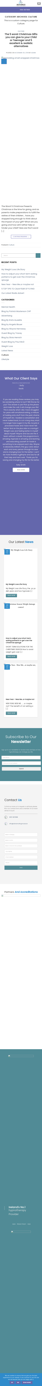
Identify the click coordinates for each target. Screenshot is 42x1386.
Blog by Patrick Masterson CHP (16, 311)
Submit (21, 769)
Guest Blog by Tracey (11, 333)
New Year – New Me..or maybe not (17, 284)
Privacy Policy (21, 1224)
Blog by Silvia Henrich (11, 337)
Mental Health (8, 307)
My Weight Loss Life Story (13, 269)
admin (33, 53)
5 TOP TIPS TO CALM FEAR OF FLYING (17, 288)
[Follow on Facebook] (21, 773)
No (18, 1382)
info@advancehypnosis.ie (18, 824)
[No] (40, 1380)
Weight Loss (7, 346)
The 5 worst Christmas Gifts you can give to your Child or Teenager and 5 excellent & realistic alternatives (21, 40)
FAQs (29, 1224)
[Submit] (38, 255)
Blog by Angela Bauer (11, 324)
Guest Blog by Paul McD (12, 341)
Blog (14, 1224)
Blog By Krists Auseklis (11, 320)
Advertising (6, 315)
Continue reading (21, 237)
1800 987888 (13, 817)
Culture (21, 31)
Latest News (7, 350)
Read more (27, 1382)
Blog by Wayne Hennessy (13, 328)
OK (12, 1382)
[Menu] (13, 10)
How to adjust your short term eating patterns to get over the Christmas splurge (19, 276)
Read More (11, 595)
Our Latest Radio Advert (12, 293)
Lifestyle (5, 359)
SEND (21, 867)
